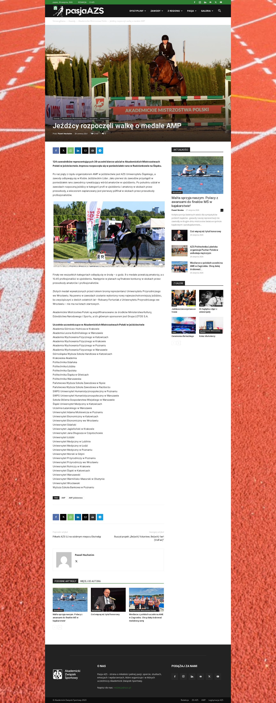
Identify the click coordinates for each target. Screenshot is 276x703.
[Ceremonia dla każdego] (184, 325)
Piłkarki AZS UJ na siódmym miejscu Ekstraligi (77, 536)
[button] (219, 11)
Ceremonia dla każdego (183, 336)
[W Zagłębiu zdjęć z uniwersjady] (211, 298)
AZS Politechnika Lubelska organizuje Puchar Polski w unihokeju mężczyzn (204, 249)
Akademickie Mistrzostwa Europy (143, 610)
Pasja (190, 10)
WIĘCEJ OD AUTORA (90, 581)
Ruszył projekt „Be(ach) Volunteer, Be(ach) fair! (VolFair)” (139, 538)
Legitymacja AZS (216, 700)
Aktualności (58, 610)
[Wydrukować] (92, 150)
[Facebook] (194, 2)
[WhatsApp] (70, 150)
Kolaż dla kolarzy (207, 336)
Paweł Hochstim (65, 133)
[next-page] (60, 627)
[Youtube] (220, 2)
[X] (215, 2)
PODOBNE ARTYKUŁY (65, 581)
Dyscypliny (136, 10)
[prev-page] (55, 627)
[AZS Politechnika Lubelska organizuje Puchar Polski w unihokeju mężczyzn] (180, 250)
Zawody (156, 10)
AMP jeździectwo (76, 498)
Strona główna (59, 21)
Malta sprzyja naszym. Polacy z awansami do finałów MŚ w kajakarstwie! (67, 617)
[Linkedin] (205, 2)
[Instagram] (199, 2)
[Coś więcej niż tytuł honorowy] (108, 600)
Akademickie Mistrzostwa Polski (92, 21)
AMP (63, 498)
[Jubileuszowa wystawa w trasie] (184, 298)
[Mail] (210, 2)
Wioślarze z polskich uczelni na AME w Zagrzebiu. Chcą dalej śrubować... (206, 266)
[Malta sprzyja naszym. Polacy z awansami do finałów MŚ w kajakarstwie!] (70, 600)
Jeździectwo (104, 118)
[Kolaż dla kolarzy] (211, 325)
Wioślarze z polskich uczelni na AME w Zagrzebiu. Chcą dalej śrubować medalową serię (146, 617)
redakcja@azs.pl (122, 687)
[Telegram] (100, 150)
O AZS (91, 2)
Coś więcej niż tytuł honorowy (105, 614)
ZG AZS (195, 700)
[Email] (85, 150)
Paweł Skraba (178, 210)
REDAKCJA (82, 2)
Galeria (206, 10)
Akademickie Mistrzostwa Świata (210, 331)
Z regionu (174, 10)
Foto (174, 305)
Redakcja (185, 700)
